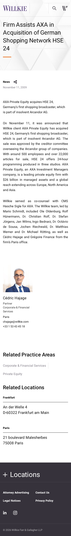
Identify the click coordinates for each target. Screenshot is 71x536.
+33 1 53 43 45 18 (14, 327)
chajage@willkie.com (16, 322)
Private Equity (12, 374)
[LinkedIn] (5, 513)
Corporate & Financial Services (24, 365)
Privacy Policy (44, 501)
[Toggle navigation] (65, 8)
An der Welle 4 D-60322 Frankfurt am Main (26, 409)
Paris (6, 317)
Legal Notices (12, 501)
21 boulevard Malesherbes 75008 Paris (25, 440)
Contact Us (42, 493)
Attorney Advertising (16, 493)
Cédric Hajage (14, 298)
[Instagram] (15, 513)
